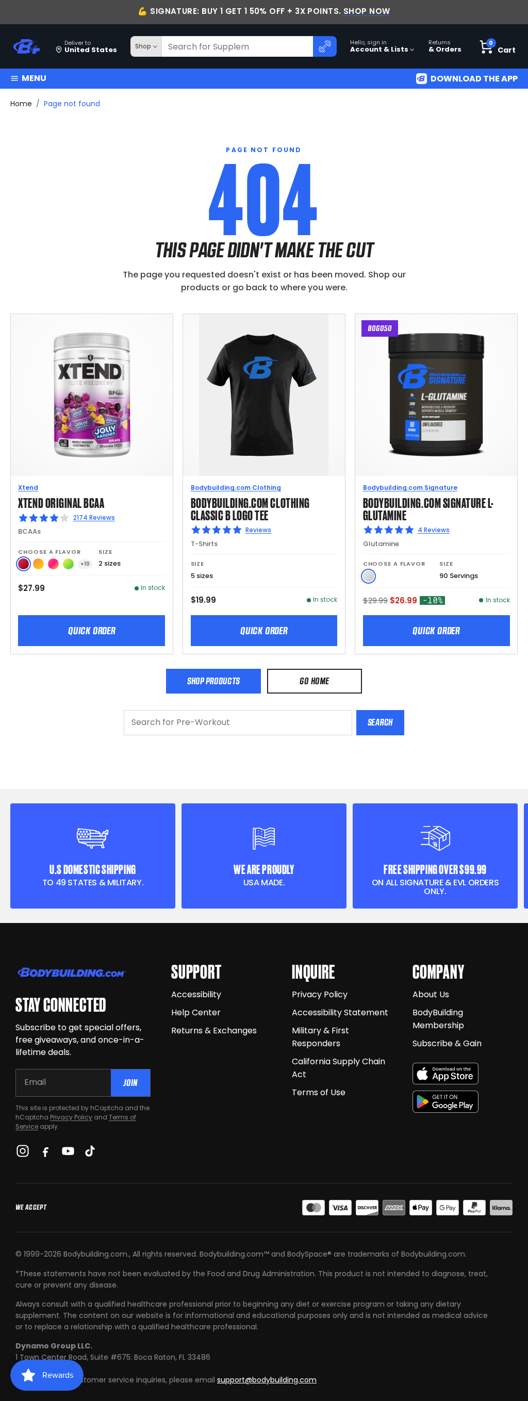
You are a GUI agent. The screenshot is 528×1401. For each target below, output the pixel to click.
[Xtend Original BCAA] (92, 395)
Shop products (213, 680)
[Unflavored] (368, 576)
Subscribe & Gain (447, 1043)
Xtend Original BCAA (61, 501)
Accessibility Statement (340, 1012)
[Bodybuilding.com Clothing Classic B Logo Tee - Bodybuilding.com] (264, 395)
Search (380, 722)
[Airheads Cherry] (23, 563)
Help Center (196, 1012)
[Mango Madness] (38, 563)
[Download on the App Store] (445, 1074)
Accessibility (196, 994)
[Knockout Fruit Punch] (53, 563)
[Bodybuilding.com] (26, 46)
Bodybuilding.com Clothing (236, 487)
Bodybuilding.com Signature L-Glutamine (428, 508)
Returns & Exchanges (214, 1030)
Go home (314, 680)
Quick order (92, 630)
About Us (430, 994)
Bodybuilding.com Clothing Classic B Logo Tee (250, 508)
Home (21, 103)
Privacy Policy (71, 1117)
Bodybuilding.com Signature (410, 487)
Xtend (28, 487)
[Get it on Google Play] (445, 1102)
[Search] (325, 46)
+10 (85, 564)
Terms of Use (318, 1092)
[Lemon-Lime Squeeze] (68, 563)
